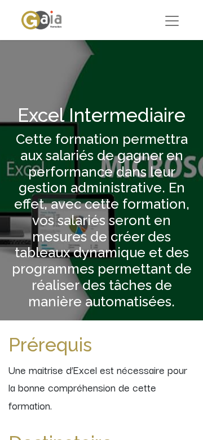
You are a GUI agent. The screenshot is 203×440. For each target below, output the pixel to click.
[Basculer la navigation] (172, 20)
